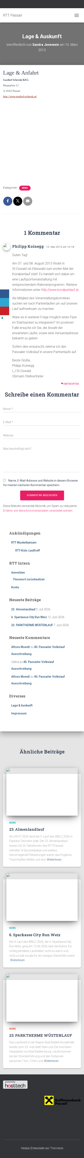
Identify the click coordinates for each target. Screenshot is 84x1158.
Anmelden (18, 572)
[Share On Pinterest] (4, 311)
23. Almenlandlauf (23, 609)
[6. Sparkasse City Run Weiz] (42, 896)
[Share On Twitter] (4, 302)
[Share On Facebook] (4, 293)
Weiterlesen (54, 859)
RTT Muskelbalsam (23, 542)
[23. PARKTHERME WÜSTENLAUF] (42, 997)
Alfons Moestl (20, 647)
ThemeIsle (56, 1148)
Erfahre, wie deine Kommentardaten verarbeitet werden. (38, 510)
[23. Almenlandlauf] (42, 791)
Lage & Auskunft (21, 705)
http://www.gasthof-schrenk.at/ (20, 96)
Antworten (71, 383)
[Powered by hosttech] (15, 1084)
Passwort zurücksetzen (29, 579)
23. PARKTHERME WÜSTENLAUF (32, 625)
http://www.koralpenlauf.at (59, 290)
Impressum (19, 713)
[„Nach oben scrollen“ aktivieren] (76, 1150)
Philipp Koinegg (28, 246)
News (25, 188)
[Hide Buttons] (2, 317)
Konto (15, 587)
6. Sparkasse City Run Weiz (29, 617)
